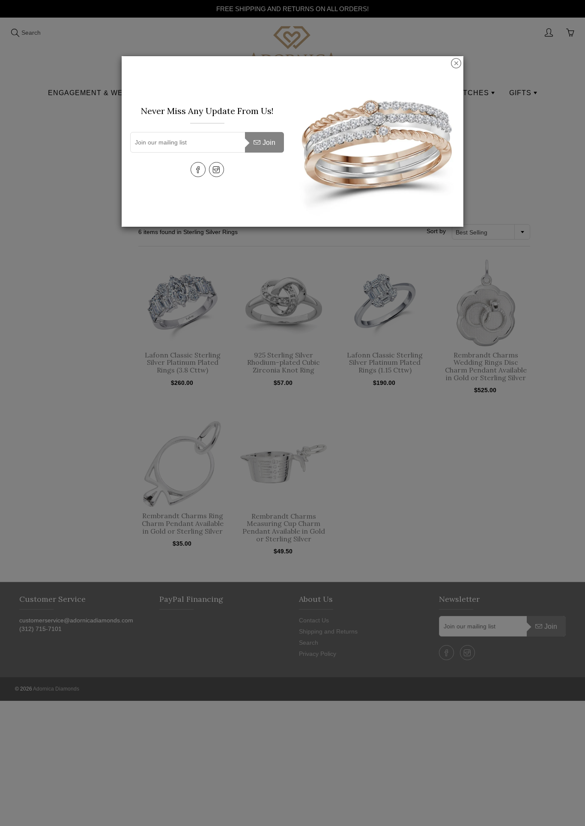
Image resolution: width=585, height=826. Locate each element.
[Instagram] (216, 169)
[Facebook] (198, 169)
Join (269, 142)
